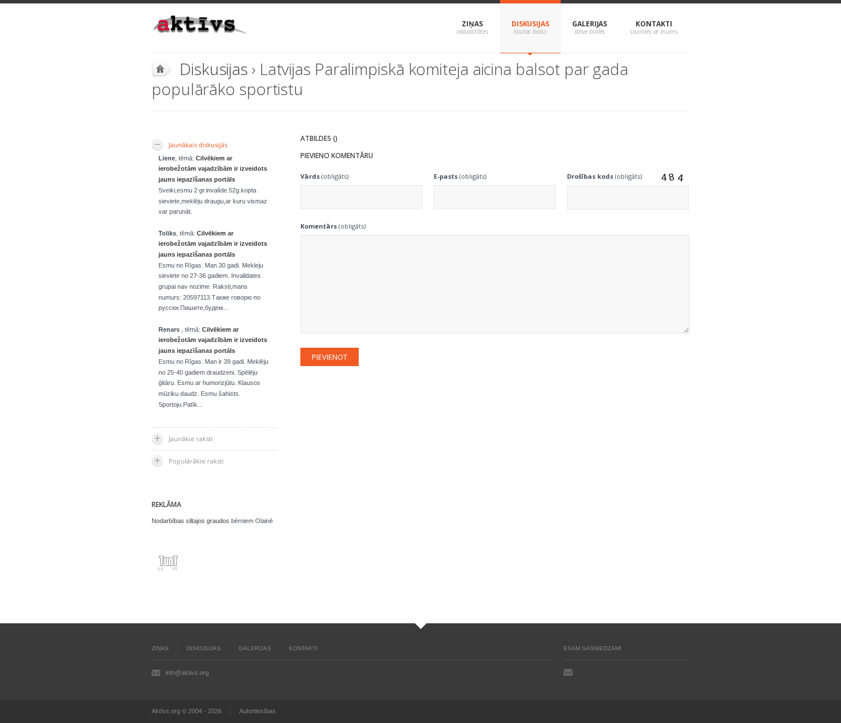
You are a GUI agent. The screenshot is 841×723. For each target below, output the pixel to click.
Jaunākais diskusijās (198, 144)
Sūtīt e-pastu (568, 672)
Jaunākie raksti (191, 438)
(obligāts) (324, 176)
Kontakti (654, 24)
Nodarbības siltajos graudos (190, 520)
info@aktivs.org (187, 672)
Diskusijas (530, 24)
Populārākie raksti (196, 461)
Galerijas (589, 24)
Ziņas (472, 24)
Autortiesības (257, 711)
